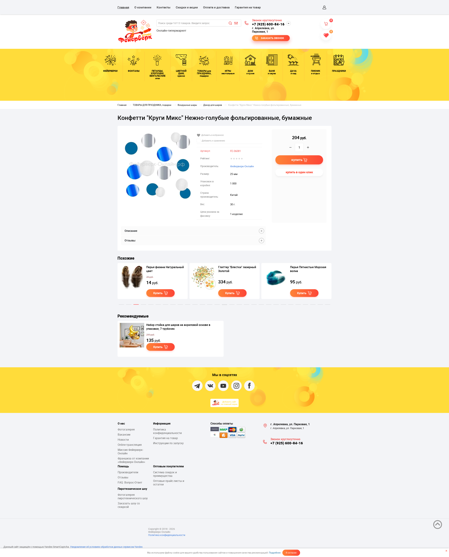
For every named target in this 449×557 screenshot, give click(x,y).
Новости (123, 440)
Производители (128, 472)
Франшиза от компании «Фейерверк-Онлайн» (133, 460)
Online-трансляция (130, 445)
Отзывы (123, 477)
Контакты (163, 7)
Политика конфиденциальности (167, 431)
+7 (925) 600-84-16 (268, 24)
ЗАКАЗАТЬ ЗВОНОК (272, 38)
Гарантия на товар (248, 7)
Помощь (123, 466)
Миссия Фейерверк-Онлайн (130, 451)
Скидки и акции (187, 7)
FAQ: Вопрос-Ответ (130, 482)
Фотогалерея (126, 429)
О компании (142, 7)
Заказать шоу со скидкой (129, 505)
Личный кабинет (324, 7)
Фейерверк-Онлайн (242, 166)
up (437, 524)
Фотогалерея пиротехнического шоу (133, 496)
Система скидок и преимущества (165, 474)
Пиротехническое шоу (132, 489)
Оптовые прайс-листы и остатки (168, 482)
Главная (123, 7)
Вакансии (124, 434)
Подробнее (275, 552)
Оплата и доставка (216, 7)
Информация (161, 423)
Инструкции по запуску (168, 443)
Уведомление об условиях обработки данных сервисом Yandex (106, 546)
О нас (121, 423)
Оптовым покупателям (168, 466)
